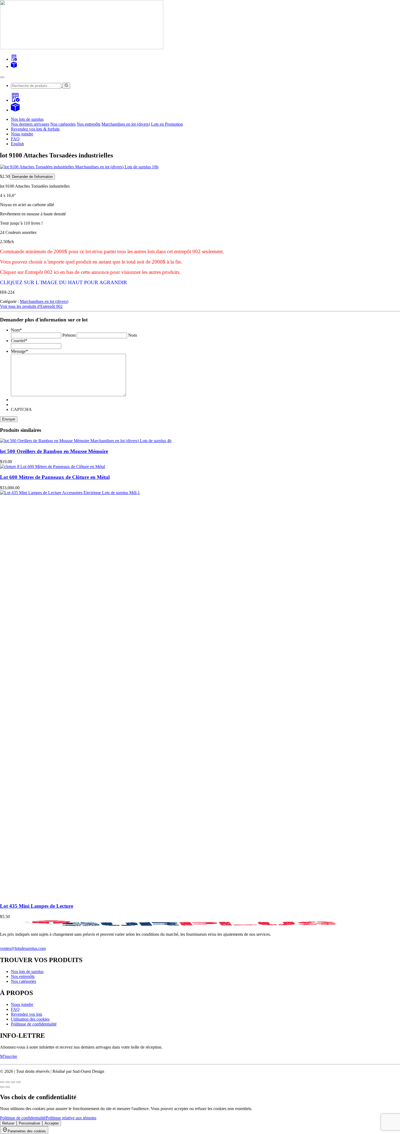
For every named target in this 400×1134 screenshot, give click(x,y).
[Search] (14, 59)
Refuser (8, 1123)
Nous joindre (22, 134)
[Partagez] (13, 1082)
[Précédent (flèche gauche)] (2, 1087)
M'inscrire (8, 1056)
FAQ (15, 139)
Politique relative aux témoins (71, 1118)
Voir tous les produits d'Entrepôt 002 (31, 306)
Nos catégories (63, 124)
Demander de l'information (32, 177)
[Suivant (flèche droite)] (7, 1087)
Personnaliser (29, 1123)
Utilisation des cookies (30, 1019)
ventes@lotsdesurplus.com (23, 948)
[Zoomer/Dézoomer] (2, 1082)
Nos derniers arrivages (30, 124)
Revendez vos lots (26, 1014)
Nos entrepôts (88, 124)
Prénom (69, 335)
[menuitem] (17, 143)
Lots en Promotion (167, 124)
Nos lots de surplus (27, 971)
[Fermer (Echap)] (18, 1082)
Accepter (52, 1123)
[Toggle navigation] (2, 77)
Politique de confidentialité (34, 1024)
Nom (132, 335)
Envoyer (8, 419)
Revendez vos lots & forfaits (35, 129)
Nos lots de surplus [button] (27, 119)
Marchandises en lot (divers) (125, 124)
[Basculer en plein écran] (7, 1082)
